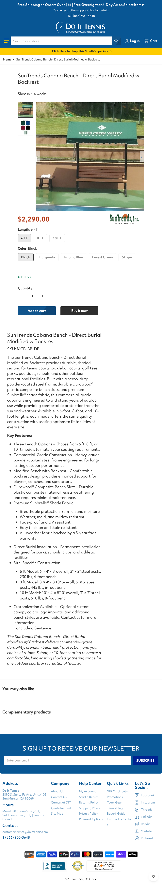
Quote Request (61, 808)
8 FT (40, 238)
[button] (6, 41)
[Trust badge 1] (54, 866)
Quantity (25, 288)
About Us (57, 791)
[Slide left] (38, 156)
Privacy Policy (88, 814)
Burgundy (47, 257)
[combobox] (66, 40)
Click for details (98, 10)
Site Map (57, 814)
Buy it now (79, 310)
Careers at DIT (61, 802)
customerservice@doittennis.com (25, 832)
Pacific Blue (73, 257)
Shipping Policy (89, 808)
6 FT (24, 238)
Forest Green (102, 257)
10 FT (57, 238)
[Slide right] (142, 156)
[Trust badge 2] (77, 866)
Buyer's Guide (116, 814)
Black (25, 257)
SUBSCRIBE (145, 760)
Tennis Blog (115, 808)
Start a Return (89, 797)
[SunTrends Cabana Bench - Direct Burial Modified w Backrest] (25, 110)
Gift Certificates (118, 791)
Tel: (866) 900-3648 (81, 16)
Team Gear (114, 802)
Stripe (127, 257)
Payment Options (91, 819)
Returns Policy (89, 802)
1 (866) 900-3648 (16, 837)
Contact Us (59, 797)
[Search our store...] (116, 40)
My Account (87, 791)
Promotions (115, 797)
